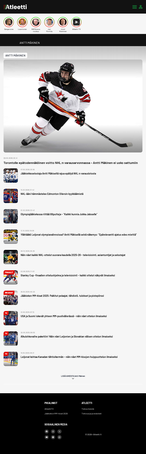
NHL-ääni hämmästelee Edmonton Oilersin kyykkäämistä (52, 193)
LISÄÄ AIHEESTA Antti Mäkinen (73, 376)
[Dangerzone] (9, 22)
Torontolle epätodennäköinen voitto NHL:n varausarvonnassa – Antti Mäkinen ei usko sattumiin (71, 163)
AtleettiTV (49, 409)
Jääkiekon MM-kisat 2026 (56, 413)
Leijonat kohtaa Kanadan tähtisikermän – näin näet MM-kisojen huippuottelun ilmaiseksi (69, 356)
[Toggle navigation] (134, 6)
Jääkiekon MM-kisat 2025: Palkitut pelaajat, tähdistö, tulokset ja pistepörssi (62, 295)
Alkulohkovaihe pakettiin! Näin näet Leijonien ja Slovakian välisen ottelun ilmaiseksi (67, 336)
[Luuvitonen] (22, 22)
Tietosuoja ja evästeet (91, 413)
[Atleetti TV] (76, 22)
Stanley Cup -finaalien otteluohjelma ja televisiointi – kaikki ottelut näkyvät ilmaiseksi (68, 275)
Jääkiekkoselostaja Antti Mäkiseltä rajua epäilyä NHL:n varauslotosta (58, 173)
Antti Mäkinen (15, 55)
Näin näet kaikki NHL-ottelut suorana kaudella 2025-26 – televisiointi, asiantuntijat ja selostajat (73, 254)
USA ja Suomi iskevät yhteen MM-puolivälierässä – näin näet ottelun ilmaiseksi (64, 316)
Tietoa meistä (88, 409)
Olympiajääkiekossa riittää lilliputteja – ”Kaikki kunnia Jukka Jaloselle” (59, 214)
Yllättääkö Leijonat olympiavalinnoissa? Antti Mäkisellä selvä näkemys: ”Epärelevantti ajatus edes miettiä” (79, 234)
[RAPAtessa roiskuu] (36, 22)
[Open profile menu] (140, 7)
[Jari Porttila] (49, 22)
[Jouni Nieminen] (63, 22)
